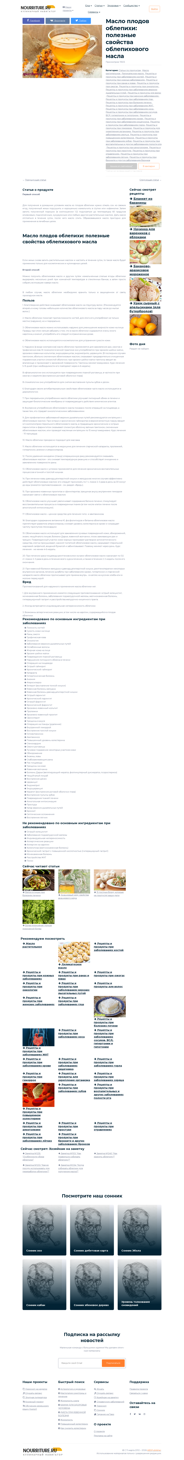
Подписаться (113, 1363)
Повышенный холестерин (74, 1424)
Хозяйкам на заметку (107, 1397)
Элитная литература (36, 1397)
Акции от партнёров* (121, 166)
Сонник (100, 1410)
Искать (100, 1389)
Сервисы (93, 12)
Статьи (99, 5)
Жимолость (66, 1420)
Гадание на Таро (105, 1414)
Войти (154, 9)
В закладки (149, 166)
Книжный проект (34, 1402)
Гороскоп (101, 1406)
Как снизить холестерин (73, 1428)
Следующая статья (149, 180)
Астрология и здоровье (72, 1389)
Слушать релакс (33, 1393)
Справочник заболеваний (110, 1402)
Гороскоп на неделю (36, 1389)
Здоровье (113, 5)
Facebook (34, 20)
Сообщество (130, 5)
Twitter (82, 20)
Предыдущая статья (35, 180)
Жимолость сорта (69, 1401)
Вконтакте (59, 20)
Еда (87, 5)
